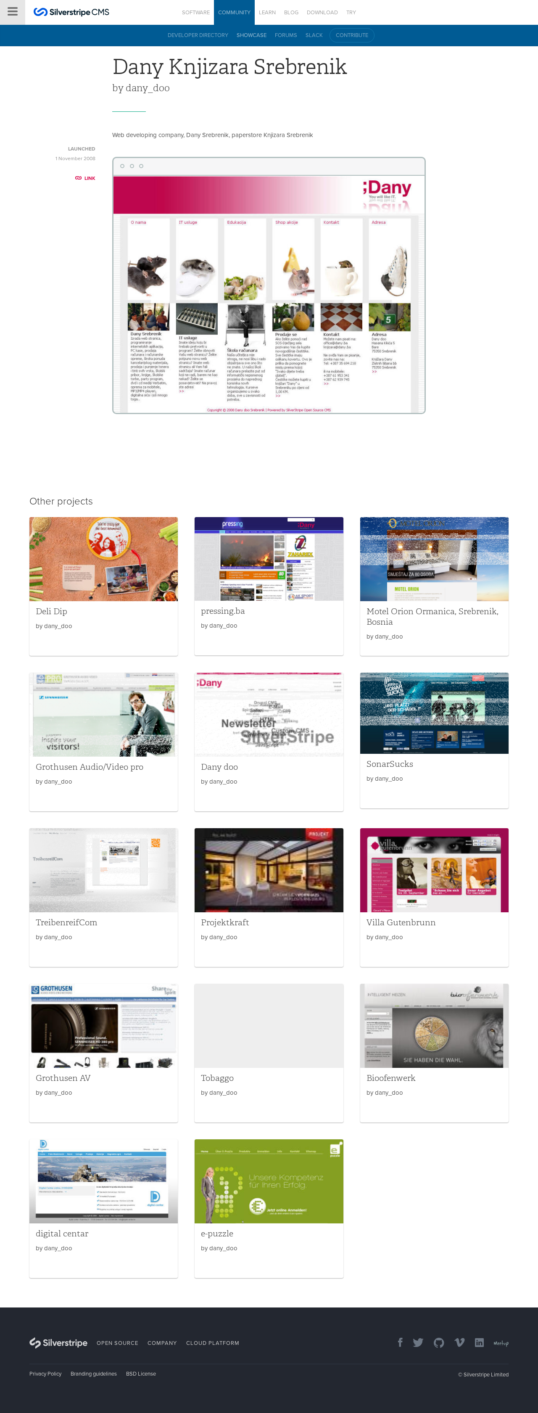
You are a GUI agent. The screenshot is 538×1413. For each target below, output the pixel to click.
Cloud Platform (213, 1343)
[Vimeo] (455, 1343)
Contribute (352, 35)
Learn (267, 12)
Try (351, 12)
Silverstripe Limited (486, 1374)
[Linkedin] (475, 1343)
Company (162, 1343)
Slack (314, 35)
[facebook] (396, 1343)
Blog (291, 12)
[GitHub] (434, 1343)
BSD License (141, 1374)
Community (234, 12)
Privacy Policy (45, 1374)
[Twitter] (414, 1343)
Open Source (117, 1343)
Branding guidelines (94, 1374)
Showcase (251, 35)
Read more (103, 586)
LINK (89, 178)
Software (196, 12)
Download (322, 12)
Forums (286, 35)
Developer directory (198, 35)
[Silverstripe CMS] (71, 13)
